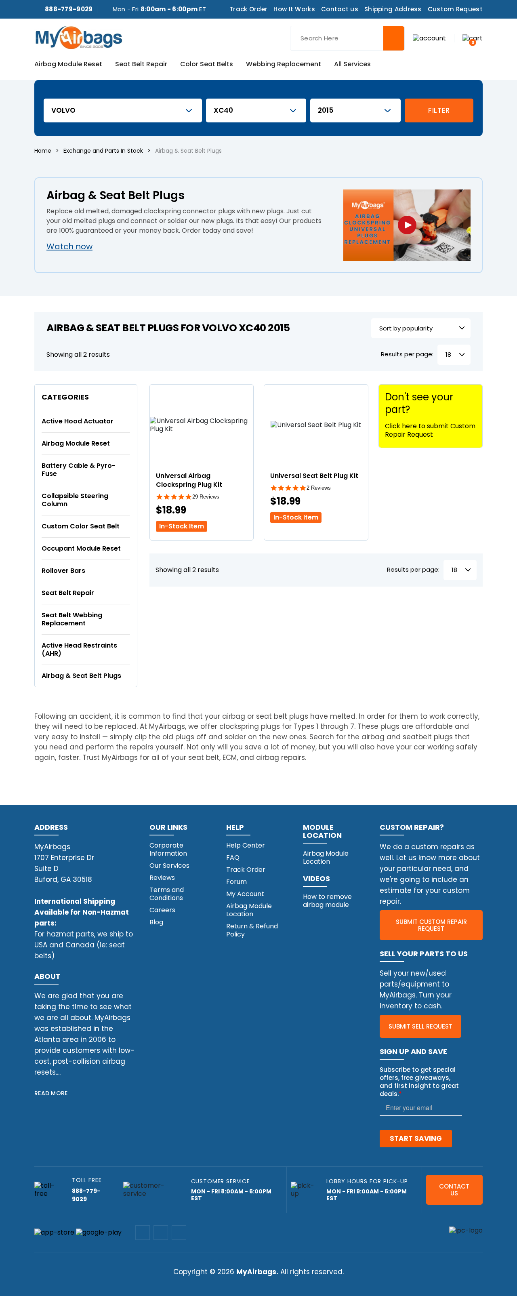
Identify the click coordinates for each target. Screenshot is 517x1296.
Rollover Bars (63, 570)
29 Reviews (205, 497)
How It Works (294, 9)
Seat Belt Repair (141, 65)
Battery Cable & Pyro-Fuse (79, 469)
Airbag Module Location (249, 910)
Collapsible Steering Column (75, 500)
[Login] (429, 37)
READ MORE (51, 1093)
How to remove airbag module (327, 900)
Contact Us (454, 1189)
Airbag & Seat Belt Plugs (81, 675)
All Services (352, 65)
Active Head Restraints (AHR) (79, 649)
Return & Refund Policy (252, 930)
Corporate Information (168, 849)
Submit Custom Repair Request (431, 925)
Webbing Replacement (283, 65)
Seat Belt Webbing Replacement (72, 619)
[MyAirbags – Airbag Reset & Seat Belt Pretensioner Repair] (78, 37)
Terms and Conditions (166, 894)
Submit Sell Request (420, 1026)
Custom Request (455, 9)
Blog (156, 922)
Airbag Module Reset (68, 65)
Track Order (248, 9)
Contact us (339, 9)
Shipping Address (393, 9)
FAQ (233, 857)
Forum (236, 881)
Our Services (169, 865)
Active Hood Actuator (77, 421)
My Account (245, 893)
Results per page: (407, 354)
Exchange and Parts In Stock (103, 151)
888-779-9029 (69, 9)
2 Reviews (319, 488)
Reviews (162, 877)
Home (42, 151)
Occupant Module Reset (81, 548)
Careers (162, 910)
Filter (439, 110)
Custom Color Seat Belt (81, 526)
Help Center (245, 845)
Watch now (69, 246)
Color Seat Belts (206, 65)
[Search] (393, 38)
